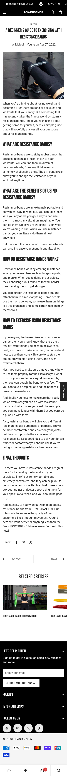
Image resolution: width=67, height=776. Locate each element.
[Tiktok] (39, 728)
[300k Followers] (7, 728)
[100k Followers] (17, 728)
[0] (60, 12)
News (33, 24)
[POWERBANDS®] (33, 12)
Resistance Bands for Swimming (19, 616)
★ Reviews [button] (63, 391)
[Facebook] (16, 542)
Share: (7, 542)
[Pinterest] (23, 542)
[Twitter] (31, 542)
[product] (8, 770)
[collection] (25, 770)
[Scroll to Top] (60, 757)
